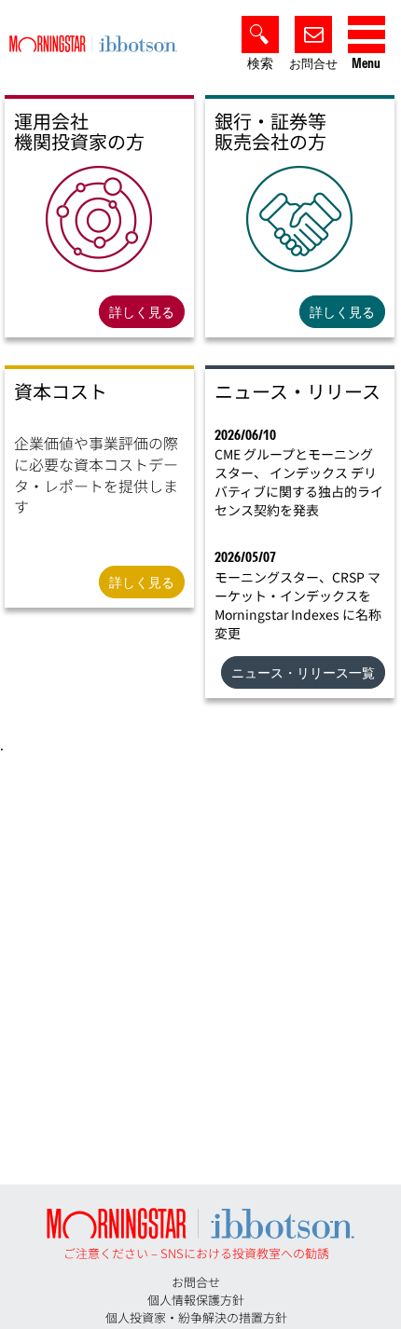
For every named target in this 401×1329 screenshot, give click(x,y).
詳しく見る (141, 312)
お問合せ (313, 64)
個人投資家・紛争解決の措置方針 (196, 1317)
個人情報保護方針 (195, 1299)
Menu (366, 64)
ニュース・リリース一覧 (303, 672)
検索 (260, 64)
